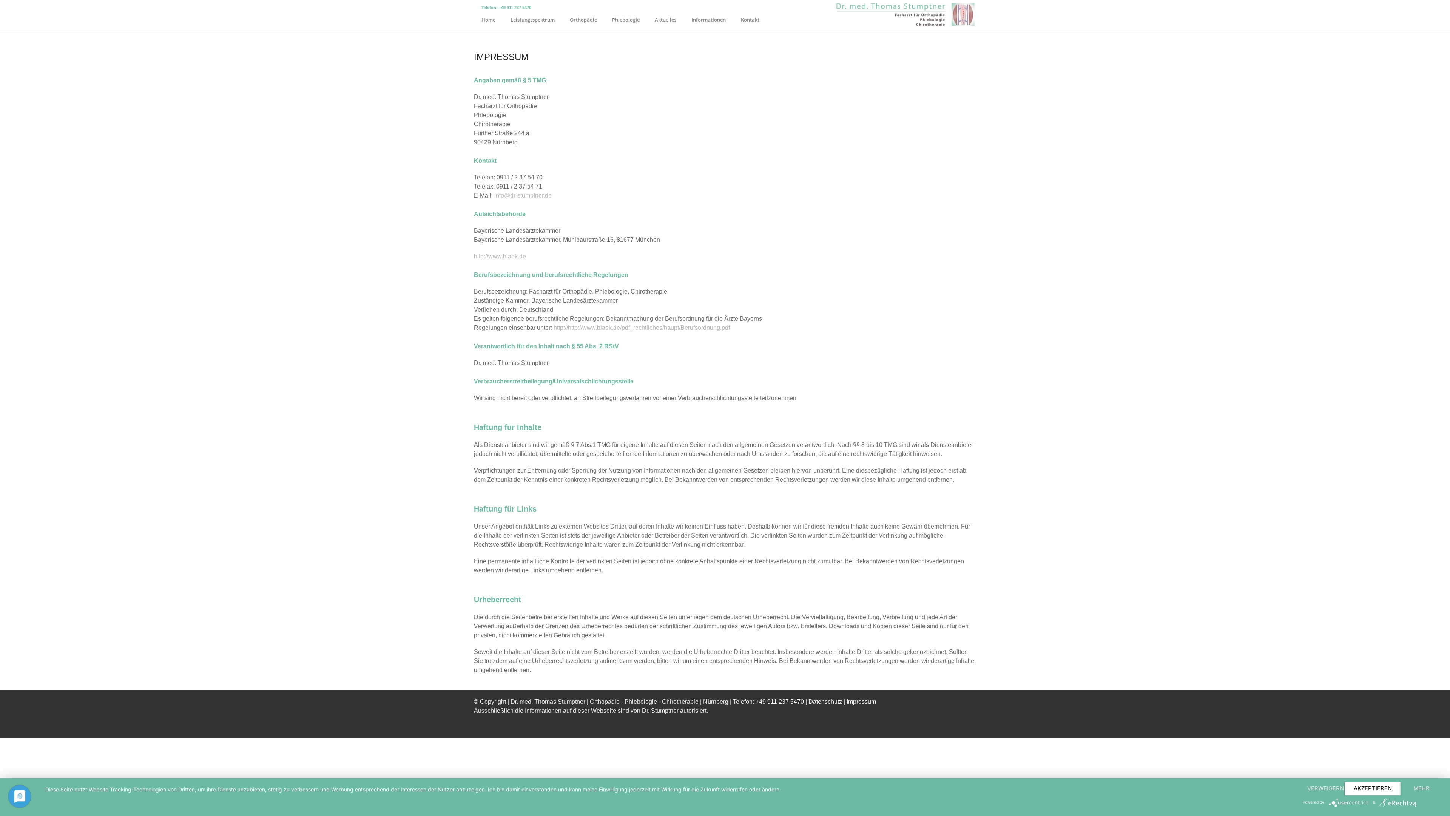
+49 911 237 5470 (780, 702)
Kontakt (750, 19)
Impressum (861, 702)
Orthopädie (583, 19)
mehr (1421, 788)
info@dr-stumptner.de (523, 195)
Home (488, 19)
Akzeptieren (1373, 788)
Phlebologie (626, 19)
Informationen (708, 19)
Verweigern (1325, 788)
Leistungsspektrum (533, 19)
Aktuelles (665, 19)
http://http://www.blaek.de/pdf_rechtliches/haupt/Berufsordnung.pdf (642, 328)
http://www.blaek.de (500, 256)
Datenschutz (825, 702)
